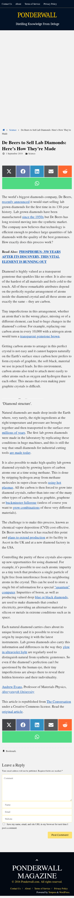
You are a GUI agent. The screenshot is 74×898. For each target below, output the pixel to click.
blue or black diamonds (51, 597)
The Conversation (59, 701)
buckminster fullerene (21, 502)
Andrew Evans (12, 686)
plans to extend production (26, 537)
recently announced (16, 201)
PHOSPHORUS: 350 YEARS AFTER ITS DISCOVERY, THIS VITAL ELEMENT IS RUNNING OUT (31, 256)
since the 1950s (33, 217)
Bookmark (11, 751)
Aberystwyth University (18, 691)
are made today (20, 452)
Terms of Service (32, 3)
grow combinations (26, 507)
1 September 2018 (14, 153)
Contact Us (7, 3)
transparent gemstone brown (40, 336)
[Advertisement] (37, 69)
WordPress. (64, 892)
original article (12, 711)
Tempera (52, 892)
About (18, 3)
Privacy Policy (50, 3)
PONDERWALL (36, 15)
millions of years (13, 432)
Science (12, 129)
